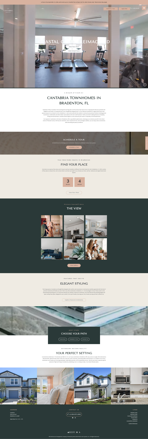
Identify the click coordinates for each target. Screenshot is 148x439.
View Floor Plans (74, 47)
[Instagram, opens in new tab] (75, 418)
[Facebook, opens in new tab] (73, 418)
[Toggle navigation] (144, 8)
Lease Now (63, 339)
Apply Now (126, 9)
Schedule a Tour (112, 9)
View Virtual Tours (74, 51)
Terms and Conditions (132, 416)
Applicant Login (133, 414)
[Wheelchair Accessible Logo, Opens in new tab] (79, 432)
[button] (74, 2)
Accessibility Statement (132, 421)
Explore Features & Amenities (74, 300)
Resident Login (134, 413)
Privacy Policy (134, 418)
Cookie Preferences (133, 424)
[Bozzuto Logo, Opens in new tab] (71, 432)
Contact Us (85, 339)
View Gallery (74, 265)
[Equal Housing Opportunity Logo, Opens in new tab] (77, 432)
